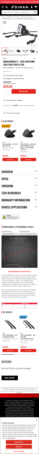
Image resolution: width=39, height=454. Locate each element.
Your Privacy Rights (18, 451)
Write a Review (9, 378)
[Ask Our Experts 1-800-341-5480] (6, 6)
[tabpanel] (10, 143)
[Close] (37, 420)
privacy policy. (11, 438)
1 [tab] (7, 354)
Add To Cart (23, 91)
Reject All (19, 447)
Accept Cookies (19, 442)
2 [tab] (19, 354)
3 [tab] (31, 354)
